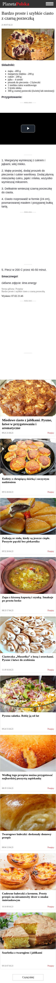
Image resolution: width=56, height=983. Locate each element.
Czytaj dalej (28, 977)
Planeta (15, 4)
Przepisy (51, 433)
